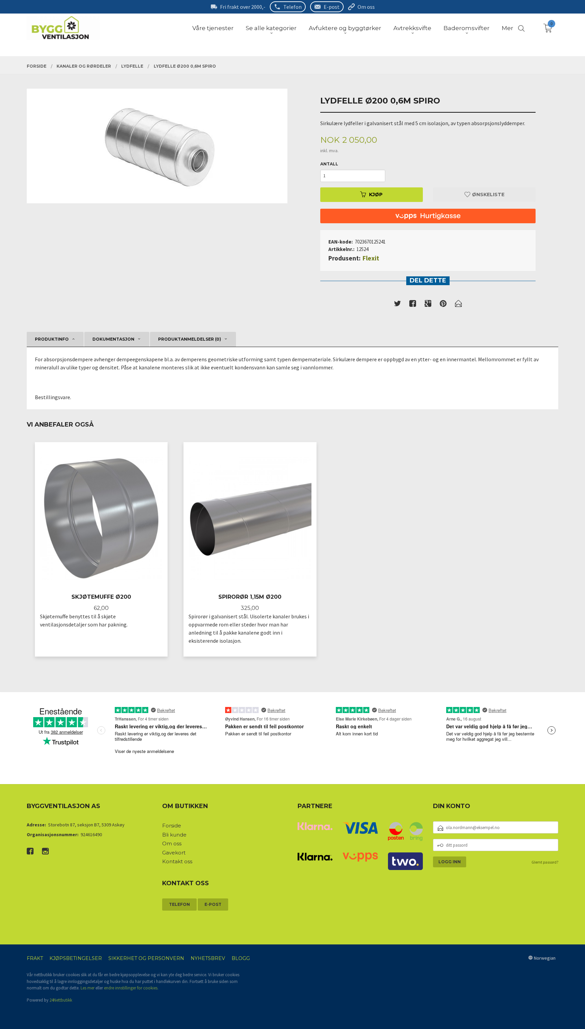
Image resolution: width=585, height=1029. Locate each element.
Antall (329, 163)
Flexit (371, 258)
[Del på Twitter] (397, 305)
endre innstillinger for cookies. (131, 988)
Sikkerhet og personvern (146, 958)
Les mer (87, 988)
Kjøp (376, 194)
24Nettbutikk (60, 1000)
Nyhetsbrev (208, 958)
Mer (507, 28)
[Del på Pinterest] (443, 305)
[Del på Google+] (428, 305)
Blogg (241, 958)
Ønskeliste (487, 194)
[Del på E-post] (458, 305)
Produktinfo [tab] (52, 339)
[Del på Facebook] (413, 305)
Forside (171, 825)
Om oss (366, 6)
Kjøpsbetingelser (75, 958)
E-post (332, 6)
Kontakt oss (177, 861)
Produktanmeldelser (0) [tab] (189, 339)
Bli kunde (174, 834)
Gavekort (174, 852)
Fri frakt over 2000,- (242, 6)
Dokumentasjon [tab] (113, 339)
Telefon (292, 6)
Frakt (35, 958)
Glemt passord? (545, 862)
